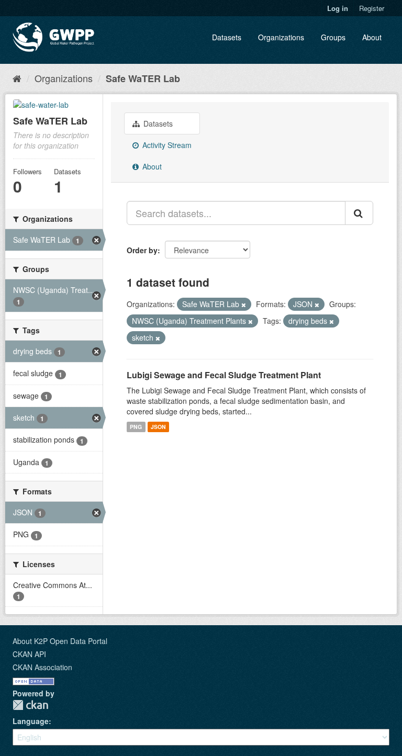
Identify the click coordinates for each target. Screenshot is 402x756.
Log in (337, 8)
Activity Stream (166, 145)
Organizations (281, 37)
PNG (136, 427)
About (372, 37)
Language (31, 721)
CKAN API (29, 654)
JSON (158, 427)
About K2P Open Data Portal (60, 641)
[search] (359, 213)
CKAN (30, 704)
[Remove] (243, 304)
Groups (333, 37)
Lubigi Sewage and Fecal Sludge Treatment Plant (224, 375)
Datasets (226, 37)
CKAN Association (42, 667)
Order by (142, 250)
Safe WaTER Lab (143, 78)
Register (371, 8)
